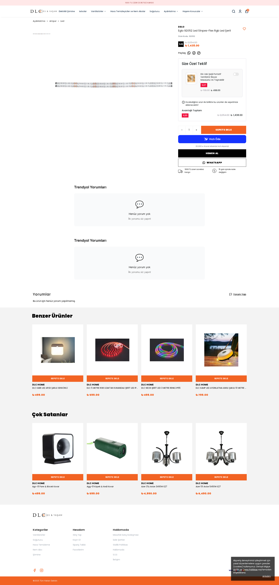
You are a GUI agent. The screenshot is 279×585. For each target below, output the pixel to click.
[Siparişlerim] (240, 11)
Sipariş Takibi (79, 544)
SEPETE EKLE (223, 129)
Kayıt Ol (77, 539)
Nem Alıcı (37, 549)
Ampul (52, 21)
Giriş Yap (77, 534)
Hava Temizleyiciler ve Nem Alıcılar (127, 11)
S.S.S (115, 554)
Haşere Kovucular (191, 11)
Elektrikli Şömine (67, 11)
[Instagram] (41, 570)
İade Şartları (119, 539)
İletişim (116, 559)
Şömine (37, 554)
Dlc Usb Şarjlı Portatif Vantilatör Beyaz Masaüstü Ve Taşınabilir (212, 77)
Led (62, 21)
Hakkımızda (118, 549)
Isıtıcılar (83, 11)
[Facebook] (34, 570)
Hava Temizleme (41, 544)
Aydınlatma (170, 11)
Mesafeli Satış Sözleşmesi (125, 534)
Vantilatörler (97, 11)
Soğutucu (155, 11)
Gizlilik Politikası (120, 544)
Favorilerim (78, 549)
